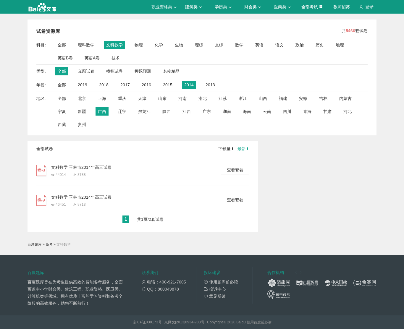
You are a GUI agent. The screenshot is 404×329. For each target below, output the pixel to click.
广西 (102, 111)
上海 (102, 98)
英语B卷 (65, 58)
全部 (62, 45)
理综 (199, 45)
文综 (219, 45)
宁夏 (62, 111)
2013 (210, 84)
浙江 (243, 98)
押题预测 (143, 71)
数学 (239, 45)
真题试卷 (86, 71)
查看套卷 (235, 170)
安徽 (303, 98)
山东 (162, 98)
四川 (287, 111)
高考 (49, 244)
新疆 (82, 111)
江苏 (223, 98)
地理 (340, 45)
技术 (115, 58)
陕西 (166, 111)
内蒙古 (345, 98)
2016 (146, 84)
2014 (189, 84)
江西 (186, 111)
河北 (347, 111)
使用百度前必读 (259, 322)
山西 (263, 98)
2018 (104, 84)
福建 (283, 98)
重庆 (122, 98)
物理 (139, 45)
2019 (82, 84)
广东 (207, 111)
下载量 (224, 148)
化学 (159, 45)
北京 (82, 98)
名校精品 (171, 71)
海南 (247, 111)
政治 (299, 45)
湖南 (227, 111)
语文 (279, 45)
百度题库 (35, 244)
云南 (267, 111)
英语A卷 (92, 58)
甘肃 (327, 111)
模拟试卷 (114, 71)
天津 (142, 98)
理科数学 (86, 45)
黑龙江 (144, 111)
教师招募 (341, 6)
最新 (241, 148)
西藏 (62, 124)
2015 (167, 84)
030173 (152, 322)
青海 (307, 111)
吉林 (323, 98)
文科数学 (114, 45)
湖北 (202, 98)
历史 (320, 45)
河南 (182, 98)
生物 (179, 45)
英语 (259, 45)
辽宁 (122, 111)
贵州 (82, 124)
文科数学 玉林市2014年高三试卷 (81, 167)
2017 (125, 84)
